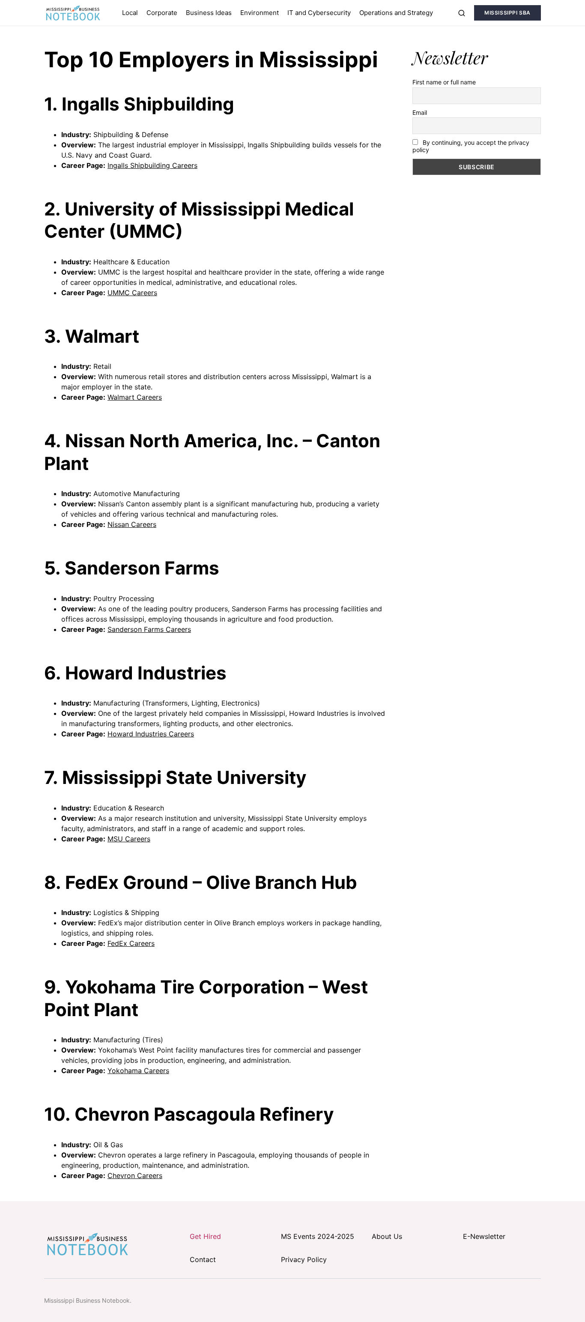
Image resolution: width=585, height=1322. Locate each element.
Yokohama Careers (138, 1070)
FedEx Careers (131, 943)
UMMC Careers (132, 292)
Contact (203, 1259)
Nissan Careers (131, 524)
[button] (462, 13)
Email (419, 112)
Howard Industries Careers (150, 734)
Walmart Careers (134, 397)
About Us (387, 1236)
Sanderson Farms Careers (149, 629)
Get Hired (205, 1236)
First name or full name (444, 82)
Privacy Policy (304, 1259)
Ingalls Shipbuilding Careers (152, 165)
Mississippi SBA (507, 12)
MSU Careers (128, 838)
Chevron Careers (134, 1175)
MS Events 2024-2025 (317, 1236)
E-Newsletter (484, 1236)
